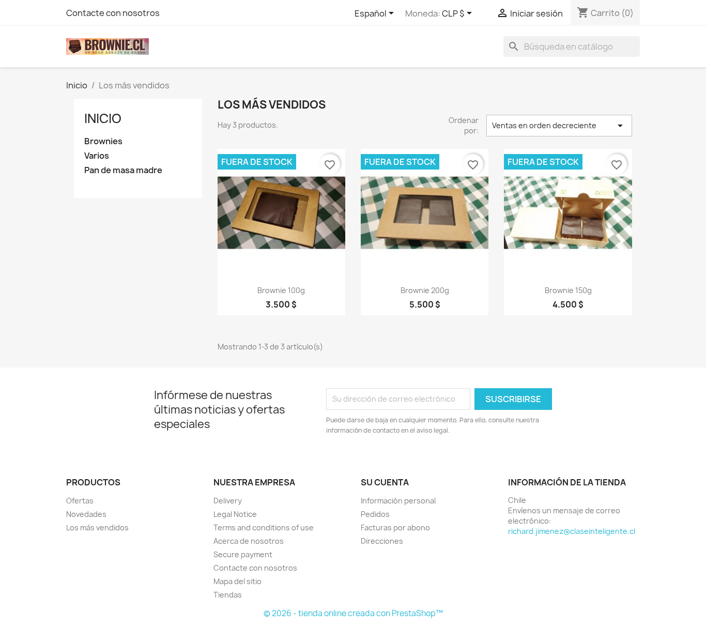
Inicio (102, 118)
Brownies (103, 141)
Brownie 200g (425, 290)
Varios (96, 155)
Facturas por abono (395, 527)
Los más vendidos (97, 527)
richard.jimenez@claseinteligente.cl (571, 531)
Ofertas (80, 501)
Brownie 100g (281, 290)
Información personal (398, 501)
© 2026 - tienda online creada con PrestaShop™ (353, 613)
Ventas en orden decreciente (559, 125)
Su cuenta (385, 482)
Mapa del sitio (237, 581)
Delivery (227, 501)
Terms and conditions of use (263, 527)
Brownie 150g (568, 290)
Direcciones (382, 541)
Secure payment (242, 554)
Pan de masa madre (123, 170)
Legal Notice (235, 514)
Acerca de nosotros (248, 541)
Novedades (86, 514)
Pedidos (375, 514)
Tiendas (227, 595)
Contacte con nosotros (113, 13)
